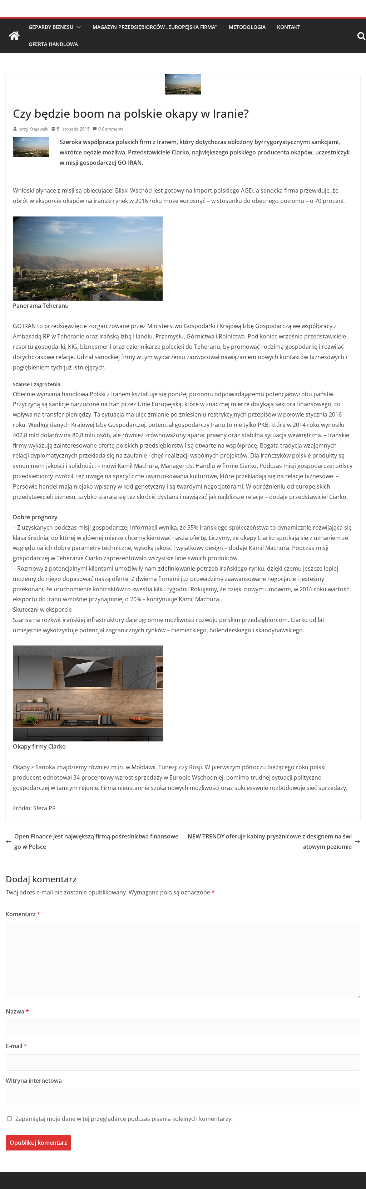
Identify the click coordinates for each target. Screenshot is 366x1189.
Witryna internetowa (34, 1081)
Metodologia (247, 27)
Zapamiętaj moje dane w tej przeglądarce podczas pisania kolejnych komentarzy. (124, 1119)
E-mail (16, 1046)
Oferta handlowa (53, 44)
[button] (77, 27)
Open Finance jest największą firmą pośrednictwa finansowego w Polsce (96, 841)
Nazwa (17, 1011)
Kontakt (288, 27)
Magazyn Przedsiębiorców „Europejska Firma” (155, 27)
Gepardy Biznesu (51, 27)
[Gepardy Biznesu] (14, 35)
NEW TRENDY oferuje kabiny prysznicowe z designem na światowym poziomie (270, 841)
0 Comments (111, 129)
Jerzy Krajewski (33, 129)
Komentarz (23, 914)
